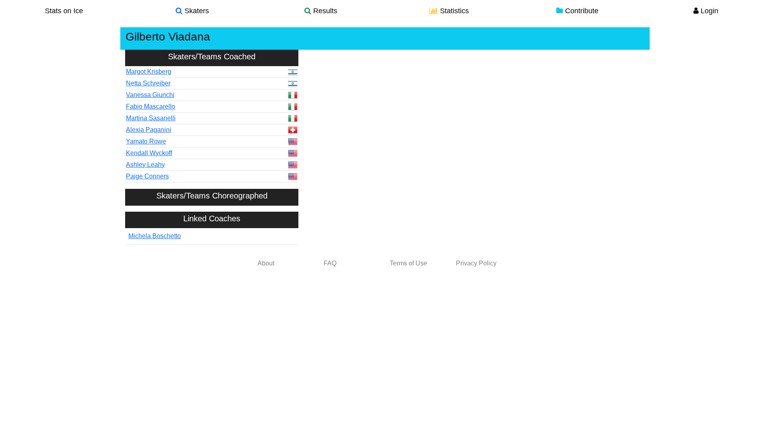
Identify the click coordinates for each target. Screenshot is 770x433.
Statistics (453, 11)
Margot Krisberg (148, 71)
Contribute (580, 11)
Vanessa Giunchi (150, 94)
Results (324, 11)
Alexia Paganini (148, 129)
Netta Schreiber (148, 83)
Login (708, 11)
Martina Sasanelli (151, 118)
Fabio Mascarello (150, 106)
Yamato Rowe (146, 141)
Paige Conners (147, 176)
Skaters (195, 11)
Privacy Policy (476, 263)
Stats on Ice (64, 11)
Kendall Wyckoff (149, 153)
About (265, 263)
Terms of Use (408, 263)
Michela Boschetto (154, 236)
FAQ (330, 263)
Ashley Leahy (145, 164)
